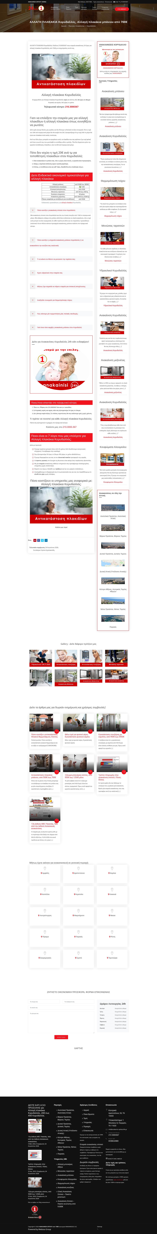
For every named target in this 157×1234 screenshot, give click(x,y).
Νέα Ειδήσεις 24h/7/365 (85, 2)
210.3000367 (122, 9)
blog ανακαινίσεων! (44, 1202)
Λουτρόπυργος (45, 915)
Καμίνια (112, 873)
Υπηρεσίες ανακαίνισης (105, 8)
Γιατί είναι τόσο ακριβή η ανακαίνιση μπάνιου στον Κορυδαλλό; (59, 327)
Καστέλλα (45, 894)
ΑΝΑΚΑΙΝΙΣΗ (117, 73)
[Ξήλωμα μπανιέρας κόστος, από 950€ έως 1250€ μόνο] (75, 763)
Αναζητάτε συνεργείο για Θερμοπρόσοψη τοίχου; (54, 300)
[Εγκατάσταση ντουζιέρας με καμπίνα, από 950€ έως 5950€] (108, 722)
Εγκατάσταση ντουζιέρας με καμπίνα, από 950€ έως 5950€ (111, 735)
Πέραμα (45, 936)
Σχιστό (79, 958)
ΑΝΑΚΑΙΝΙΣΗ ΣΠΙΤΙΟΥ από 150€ (49, 1226)
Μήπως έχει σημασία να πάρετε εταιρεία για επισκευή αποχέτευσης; (61, 286)
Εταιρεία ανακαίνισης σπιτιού (91, 1144)
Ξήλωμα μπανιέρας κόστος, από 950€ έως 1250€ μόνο (78, 776)
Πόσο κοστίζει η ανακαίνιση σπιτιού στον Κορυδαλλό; (56, 210)
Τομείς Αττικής (94, 8)
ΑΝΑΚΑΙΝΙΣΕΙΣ (69, 1226)
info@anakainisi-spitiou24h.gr (117, 1129)
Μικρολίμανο (79, 915)
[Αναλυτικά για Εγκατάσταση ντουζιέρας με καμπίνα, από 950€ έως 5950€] (124, 731)
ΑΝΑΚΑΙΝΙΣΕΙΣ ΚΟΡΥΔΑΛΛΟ (113, 68)
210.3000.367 (70, 426)
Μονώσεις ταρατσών (113, 260)
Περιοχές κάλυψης (84, 8)
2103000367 (124, 2)
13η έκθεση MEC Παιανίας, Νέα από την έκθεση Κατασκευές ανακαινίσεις (44, 826)
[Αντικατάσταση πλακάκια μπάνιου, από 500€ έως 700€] (41, 763)
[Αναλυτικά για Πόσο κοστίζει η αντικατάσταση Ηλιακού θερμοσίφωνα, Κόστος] (56, 731)
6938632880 (113, 1141)
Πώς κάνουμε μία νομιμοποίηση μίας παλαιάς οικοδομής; (57, 314)
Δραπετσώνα (79, 873)
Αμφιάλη (45, 873)
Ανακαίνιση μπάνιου (113, 126)
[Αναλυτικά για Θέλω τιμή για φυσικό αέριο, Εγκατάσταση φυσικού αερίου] (90, 731)
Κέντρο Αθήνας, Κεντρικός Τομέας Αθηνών (65, 1140)
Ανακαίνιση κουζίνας (66, 1187)
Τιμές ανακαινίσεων (98, 2)
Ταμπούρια (112, 958)
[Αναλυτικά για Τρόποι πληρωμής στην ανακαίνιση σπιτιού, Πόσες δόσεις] (124, 772)
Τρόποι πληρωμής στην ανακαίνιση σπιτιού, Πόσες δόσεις (109, 777)
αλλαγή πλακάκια (66, 203)
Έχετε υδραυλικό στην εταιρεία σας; (50, 273)
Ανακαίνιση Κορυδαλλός (113, 171)
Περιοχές (87, 1126)
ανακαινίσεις (92, 1155)
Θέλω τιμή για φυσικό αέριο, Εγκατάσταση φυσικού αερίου (77, 735)
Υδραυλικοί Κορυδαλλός (113, 305)
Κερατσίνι (79, 894)
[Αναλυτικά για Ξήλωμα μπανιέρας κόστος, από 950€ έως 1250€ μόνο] (90, 772)
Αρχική (86, 1110)
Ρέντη (112, 936)
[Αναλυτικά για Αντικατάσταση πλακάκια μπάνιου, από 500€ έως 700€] (56, 772)
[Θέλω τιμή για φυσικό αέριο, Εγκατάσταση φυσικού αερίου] (75, 722)
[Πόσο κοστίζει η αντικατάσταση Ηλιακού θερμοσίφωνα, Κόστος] (41, 722)
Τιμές (76, 7)
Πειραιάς (79, 936)
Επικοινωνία (108, 2)
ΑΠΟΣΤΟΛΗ (61, 1037)
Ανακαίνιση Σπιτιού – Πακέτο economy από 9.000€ (67, 1204)
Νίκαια (112, 915)
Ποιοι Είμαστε (68, 8)
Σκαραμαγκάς (45, 958)
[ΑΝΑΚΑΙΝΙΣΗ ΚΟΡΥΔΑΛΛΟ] (113, 57)
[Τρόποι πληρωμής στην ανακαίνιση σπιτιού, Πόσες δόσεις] (108, 763)
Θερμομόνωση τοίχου (113, 216)
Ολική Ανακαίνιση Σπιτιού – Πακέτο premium (65, 1194)
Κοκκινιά (112, 894)
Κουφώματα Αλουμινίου (113, 482)
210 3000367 (113, 1135)
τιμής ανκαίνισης (118, 1180)
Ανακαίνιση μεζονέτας (113, 392)
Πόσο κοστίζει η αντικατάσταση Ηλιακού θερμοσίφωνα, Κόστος (44, 735)
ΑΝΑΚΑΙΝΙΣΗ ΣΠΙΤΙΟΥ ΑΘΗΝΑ (37, 2)
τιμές (90, 1137)
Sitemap (99, 1226)
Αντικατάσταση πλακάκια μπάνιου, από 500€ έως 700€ (43, 776)
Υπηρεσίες (87, 1122)
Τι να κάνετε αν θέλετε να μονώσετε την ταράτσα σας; (56, 259)
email (116, 2)
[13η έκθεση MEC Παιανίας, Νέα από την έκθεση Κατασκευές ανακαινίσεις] (41, 809)
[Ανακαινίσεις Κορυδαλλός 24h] (61, 368)
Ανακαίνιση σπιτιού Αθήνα (55, 8)
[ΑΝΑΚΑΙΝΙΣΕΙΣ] (35, 1212)
